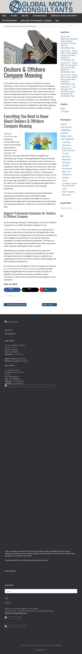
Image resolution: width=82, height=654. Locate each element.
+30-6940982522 (14, 379)
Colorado (66, 142)
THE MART (13, 16)
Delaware (66, 145)
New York (66, 171)
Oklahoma (66, 174)
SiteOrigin (39, 650)
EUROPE (64, 133)
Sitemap (7, 603)
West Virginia (68, 191)
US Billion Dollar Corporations (69, 184)
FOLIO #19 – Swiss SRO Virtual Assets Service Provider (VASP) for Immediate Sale (69, 67)
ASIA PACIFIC (66, 127)
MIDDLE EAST (67, 136)
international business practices (21, 268)
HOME (4, 16)
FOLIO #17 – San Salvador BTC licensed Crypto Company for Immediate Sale (68, 91)
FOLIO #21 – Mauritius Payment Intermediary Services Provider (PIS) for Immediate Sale (69, 42)
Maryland (66, 159)
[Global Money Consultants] (41, 6)
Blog (57, 20)
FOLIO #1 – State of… (49, 304)
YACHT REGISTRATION (9, 20)
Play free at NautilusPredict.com (16, 613)
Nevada (65, 165)
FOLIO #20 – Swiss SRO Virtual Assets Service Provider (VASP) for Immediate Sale (69, 55)
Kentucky (66, 156)
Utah (64, 188)
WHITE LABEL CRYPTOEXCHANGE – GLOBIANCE (36, 20)
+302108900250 (13, 377)
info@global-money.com (17, 359)
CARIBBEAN (66, 130)
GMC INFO (25, 16)
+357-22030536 (13, 352)
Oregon (65, 177)
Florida (65, 153)
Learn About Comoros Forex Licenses (15, 304)
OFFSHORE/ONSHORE (40, 16)
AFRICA (64, 124)
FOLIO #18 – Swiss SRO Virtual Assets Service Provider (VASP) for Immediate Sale (69, 79)
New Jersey (67, 168)
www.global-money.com (20, 361)
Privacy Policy (57, 645)
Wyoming (66, 194)
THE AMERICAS (67, 139)
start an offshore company (42, 177)
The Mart (65, 111)
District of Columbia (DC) (68, 149)
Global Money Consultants (16, 229)
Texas (64, 180)
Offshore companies (9, 135)
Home (7, 26)
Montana (66, 162)
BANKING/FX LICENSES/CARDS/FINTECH (64, 16)
